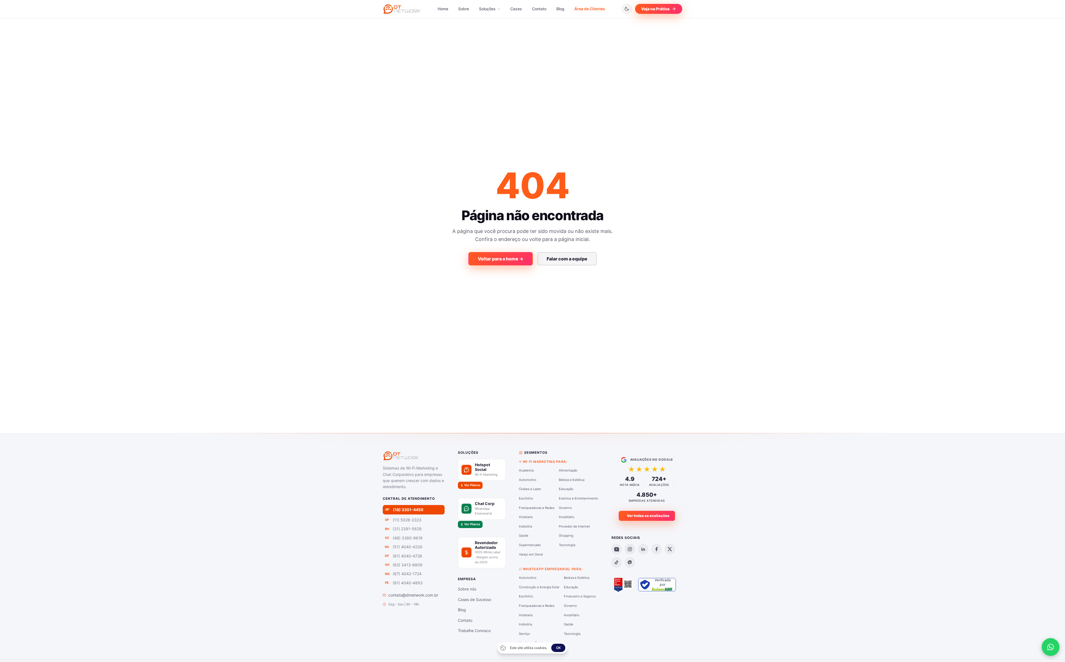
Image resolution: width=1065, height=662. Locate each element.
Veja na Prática (655, 8)
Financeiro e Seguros (580, 596)
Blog (560, 8)
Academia (526, 470)
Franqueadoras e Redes (536, 508)
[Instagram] (630, 549)
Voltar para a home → (500, 259)
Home (443, 8)
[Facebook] (656, 549)
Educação (566, 489)
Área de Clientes (589, 8)
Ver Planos (472, 485)
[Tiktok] (617, 562)
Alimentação (568, 470)
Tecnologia (567, 545)
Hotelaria (525, 517)
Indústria (525, 526)
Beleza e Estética (571, 480)
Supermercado (530, 545)
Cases (516, 8)
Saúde (523, 535)
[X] (670, 549)
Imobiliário (566, 517)
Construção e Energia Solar (539, 587)
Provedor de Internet (574, 526)
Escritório (526, 498)
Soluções (488, 8)
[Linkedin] (643, 549)
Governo (565, 508)
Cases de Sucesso (474, 599)
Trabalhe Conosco (474, 630)
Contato (539, 8)
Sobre (463, 8)
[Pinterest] (630, 562)
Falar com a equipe (567, 259)
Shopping (566, 535)
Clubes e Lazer (530, 489)
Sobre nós (467, 589)
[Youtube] (617, 549)
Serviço (524, 634)
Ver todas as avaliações (648, 516)
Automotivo (527, 480)
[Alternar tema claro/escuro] (627, 9)
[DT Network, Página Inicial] (402, 9)
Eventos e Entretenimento (578, 498)
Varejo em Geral (531, 554)
